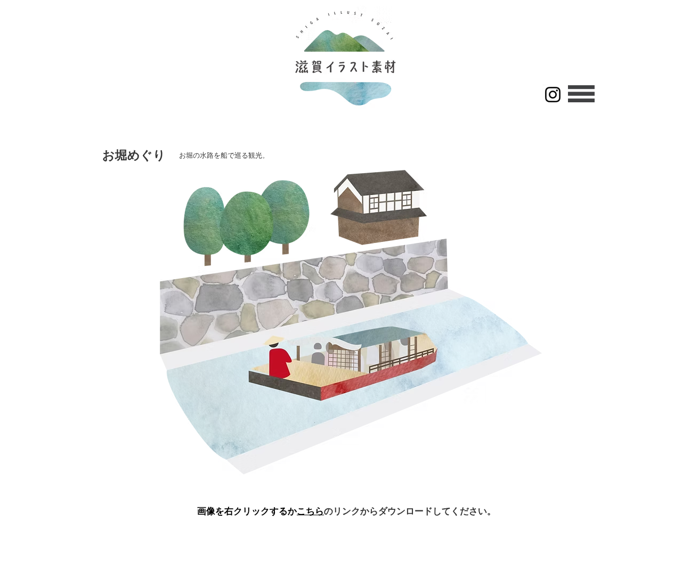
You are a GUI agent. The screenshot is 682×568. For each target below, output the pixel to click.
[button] (581, 93)
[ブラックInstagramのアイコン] (552, 94)
